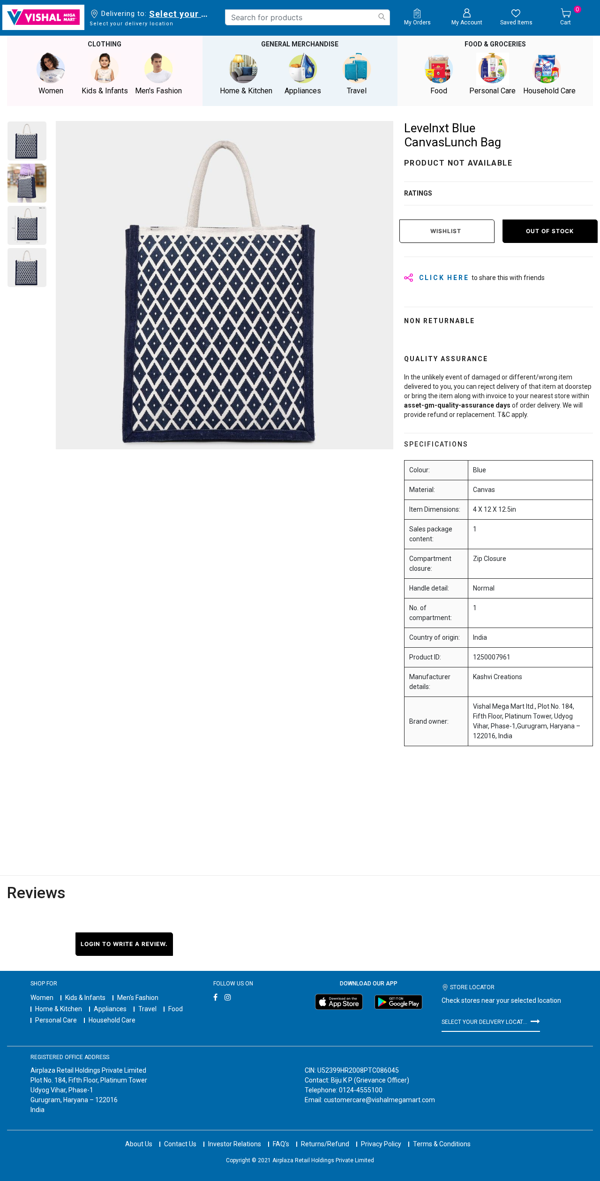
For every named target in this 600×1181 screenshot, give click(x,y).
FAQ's (281, 1144)
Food (175, 1009)
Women (41, 997)
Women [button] (50, 90)
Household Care (112, 1020)
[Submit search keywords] (381, 17)
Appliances (110, 1009)
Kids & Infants (85, 997)
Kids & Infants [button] (105, 90)
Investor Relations (234, 1144)
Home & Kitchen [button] (246, 90)
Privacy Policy (381, 1144)
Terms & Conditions (442, 1144)
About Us (138, 1144)
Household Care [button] (549, 90)
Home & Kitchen (58, 1009)
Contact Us (180, 1144)
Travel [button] (357, 90)
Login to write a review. (124, 943)
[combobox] (307, 17)
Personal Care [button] (492, 90)
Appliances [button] (303, 90)
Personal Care (56, 1020)
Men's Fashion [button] (158, 90)
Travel (147, 1009)
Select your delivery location (180, 14)
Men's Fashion (137, 997)
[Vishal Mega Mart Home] (43, 17)
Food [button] (438, 90)
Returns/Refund (325, 1144)
